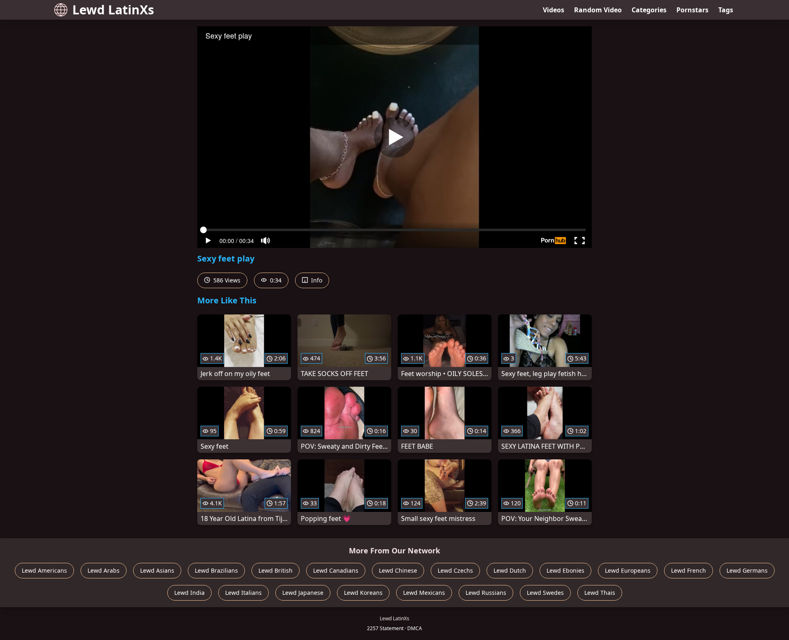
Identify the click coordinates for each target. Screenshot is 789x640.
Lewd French (688, 570)
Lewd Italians (243, 592)
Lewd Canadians (335, 570)
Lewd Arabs (104, 570)
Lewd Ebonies (565, 570)
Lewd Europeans (628, 570)
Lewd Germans (747, 570)
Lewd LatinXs (113, 9)
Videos (553, 9)
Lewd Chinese (398, 570)
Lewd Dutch (510, 570)
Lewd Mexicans (424, 592)
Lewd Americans (44, 570)
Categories (649, 9)
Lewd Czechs (455, 570)
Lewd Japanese (302, 592)
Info (315, 280)
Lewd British (275, 570)
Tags (725, 9)
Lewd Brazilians (216, 570)
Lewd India (189, 592)
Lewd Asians (157, 570)
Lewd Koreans (363, 592)
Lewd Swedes (545, 592)
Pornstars (692, 9)
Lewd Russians (486, 592)
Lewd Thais (599, 592)
